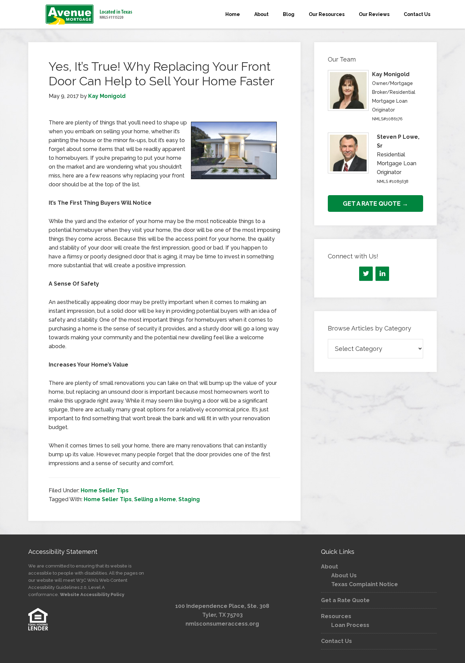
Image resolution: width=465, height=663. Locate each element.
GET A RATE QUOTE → (375, 203)
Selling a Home (155, 499)
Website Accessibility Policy (92, 594)
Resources (336, 616)
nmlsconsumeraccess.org (222, 623)
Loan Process (350, 625)
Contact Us (336, 641)
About (329, 566)
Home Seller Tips (105, 490)
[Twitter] (366, 274)
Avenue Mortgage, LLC (89, 14)
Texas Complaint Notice (364, 584)
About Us (344, 575)
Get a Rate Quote (345, 600)
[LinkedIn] (382, 274)
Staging (189, 499)
